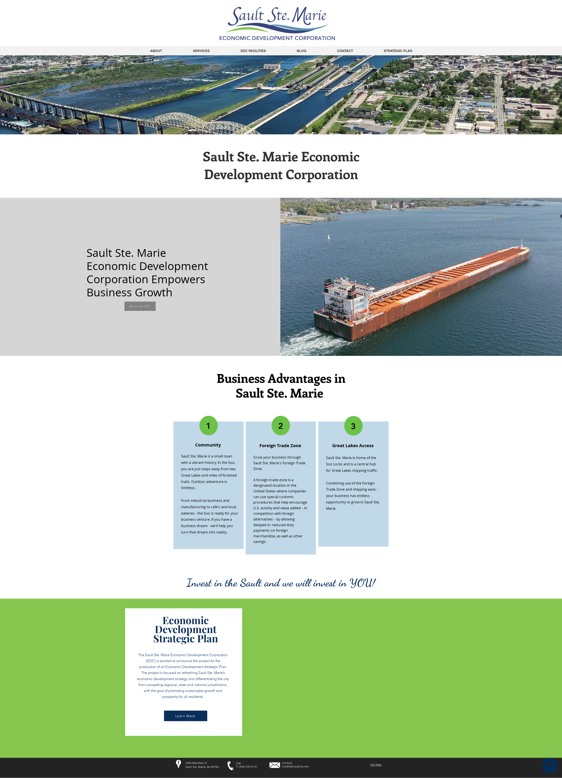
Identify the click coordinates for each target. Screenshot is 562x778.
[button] (253, 51)
